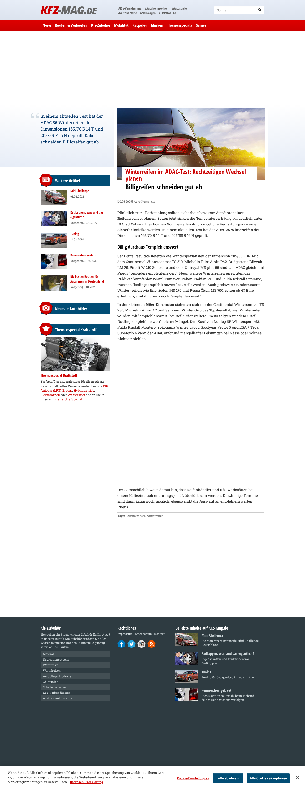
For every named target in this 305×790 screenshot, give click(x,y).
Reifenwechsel (135, 516)
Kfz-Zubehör (100, 25)
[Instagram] (141, 644)
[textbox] (239, 10)
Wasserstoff (76, 395)
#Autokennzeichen (156, 8)
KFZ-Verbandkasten (56, 692)
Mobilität (121, 25)
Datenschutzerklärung (86, 782)
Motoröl (48, 654)
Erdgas (67, 390)
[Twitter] (131, 644)
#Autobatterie (127, 13)
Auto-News (141, 201)
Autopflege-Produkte (57, 676)
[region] (152, 778)
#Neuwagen (148, 13)
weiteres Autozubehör (57, 698)
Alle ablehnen (228, 778)
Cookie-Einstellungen (193, 778)
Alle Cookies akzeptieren (268, 778)
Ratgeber (139, 25)
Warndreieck (52, 670)
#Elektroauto (167, 13)
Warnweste (50, 665)
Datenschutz (143, 634)
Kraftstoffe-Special (68, 399)
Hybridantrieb (84, 390)
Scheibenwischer (54, 687)
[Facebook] (121, 644)
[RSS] (151, 644)
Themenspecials (179, 25)
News (46, 25)
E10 (105, 386)
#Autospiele (179, 8)
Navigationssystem (56, 659)
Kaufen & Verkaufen (71, 25)
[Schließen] (297, 777)
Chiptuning (50, 681)
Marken (157, 25)
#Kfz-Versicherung (129, 8)
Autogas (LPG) (51, 390)
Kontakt (159, 634)
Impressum (124, 634)
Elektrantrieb (50, 395)
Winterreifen (154, 516)
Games (201, 25)
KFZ (69, 10)
